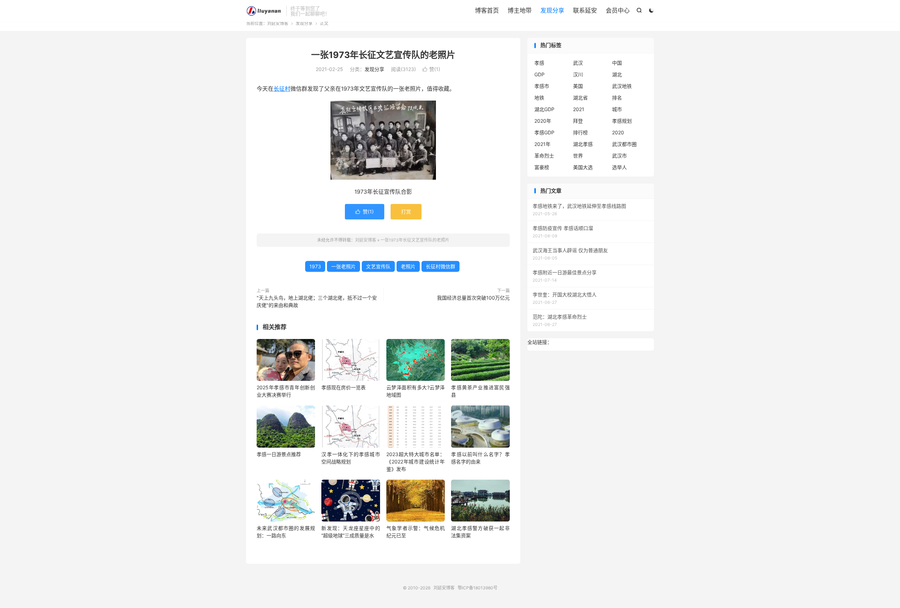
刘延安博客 (264, 11)
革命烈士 (544, 156)
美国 (578, 86)
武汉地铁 (622, 86)
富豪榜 (541, 167)
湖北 (617, 74)
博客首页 (487, 10)
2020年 (542, 121)
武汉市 (619, 156)
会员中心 (618, 10)
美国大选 (583, 167)
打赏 (406, 212)
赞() (431, 69)
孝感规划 (622, 121)
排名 (617, 98)
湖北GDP (544, 109)
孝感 (539, 63)
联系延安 (585, 10)
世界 (578, 156)
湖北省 (580, 98)
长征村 (282, 88)
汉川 (578, 74)
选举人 (619, 167)
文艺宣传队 (378, 266)
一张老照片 (343, 266)
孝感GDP (544, 132)
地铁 (539, 98)
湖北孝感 (583, 144)
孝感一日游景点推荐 (279, 454)
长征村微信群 (440, 266)
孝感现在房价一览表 (343, 387)
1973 (315, 266)
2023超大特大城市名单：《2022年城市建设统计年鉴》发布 (415, 461)
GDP (539, 74)
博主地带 (520, 10)
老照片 (408, 266)
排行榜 (580, 132)
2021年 (542, 144)
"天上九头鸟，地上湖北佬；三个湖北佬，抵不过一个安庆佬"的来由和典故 (317, 301)
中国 (617, 63)
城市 (617, 109)
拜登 (578, 121)
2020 (618, 132)
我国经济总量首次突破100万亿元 (473, 298)
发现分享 (552, 10)
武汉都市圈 (624, 144)
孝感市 (541, 86)
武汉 (578, 63)
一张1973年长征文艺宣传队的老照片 (383, 55)
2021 (578, 109)
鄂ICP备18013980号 (477, 587)
